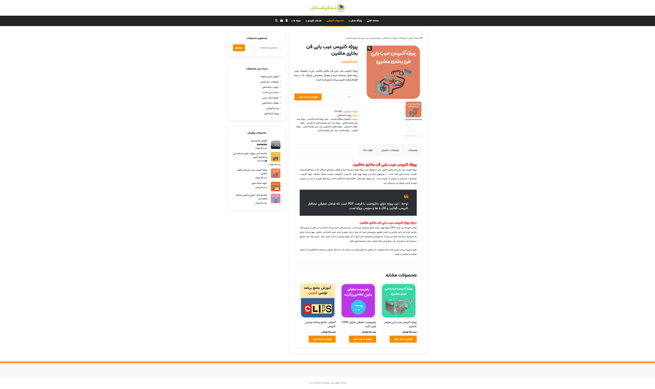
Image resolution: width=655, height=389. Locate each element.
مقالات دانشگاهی (270, 103)
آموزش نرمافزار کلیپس (340, 119)
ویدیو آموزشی (272, 108)
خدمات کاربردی (315, 21)
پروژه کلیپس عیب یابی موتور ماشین (333, 130)
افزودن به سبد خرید (308, 97)
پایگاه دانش (356, 21)
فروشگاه (402, 38)
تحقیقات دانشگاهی (269, 82)
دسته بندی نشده (271, 92)
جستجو (239, 48)
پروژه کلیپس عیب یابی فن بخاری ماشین (385, 222)
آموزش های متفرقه (270, 76)
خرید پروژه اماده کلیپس (318, 119)
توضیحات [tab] (413, 150)
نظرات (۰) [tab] (368, 150)
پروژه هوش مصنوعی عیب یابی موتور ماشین (322, 126)
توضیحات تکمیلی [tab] (390, 150)
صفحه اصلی (373, 21)
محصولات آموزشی (335, 21)
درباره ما (297, 21)
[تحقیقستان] (327, 7)
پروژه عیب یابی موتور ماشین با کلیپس (323, 123)
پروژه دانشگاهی (389, 38)
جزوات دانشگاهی (270, 87)
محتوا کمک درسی (270, 98)
